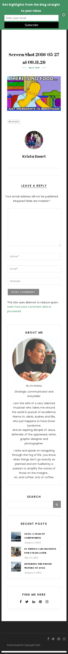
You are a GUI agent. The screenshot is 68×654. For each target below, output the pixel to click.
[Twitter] (27, 601)
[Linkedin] (33, 601)
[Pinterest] (40, 601)
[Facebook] (21, 601)
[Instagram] (47, 601)
